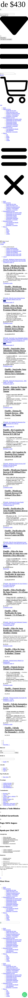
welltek (8, 140)
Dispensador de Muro (11, 123)
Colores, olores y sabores (9, 796)
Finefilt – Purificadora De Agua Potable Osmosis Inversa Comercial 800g (15, 510)
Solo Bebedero (10, 130)
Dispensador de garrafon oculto (14, 119)
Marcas (5, 133)
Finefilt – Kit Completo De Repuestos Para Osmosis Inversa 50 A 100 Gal (13, 432)
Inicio (4, 107)
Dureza (5, 797)
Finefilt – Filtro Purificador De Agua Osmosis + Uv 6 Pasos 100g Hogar (15, 592)
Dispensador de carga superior (13, 120)
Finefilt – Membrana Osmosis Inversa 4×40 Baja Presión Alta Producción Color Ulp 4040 (15, 268)
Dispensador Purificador (12, 124)
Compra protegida (8, 852)
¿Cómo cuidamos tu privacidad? (11, 850)
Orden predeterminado (11, 248)
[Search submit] (0, 36)
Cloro (4, 795)
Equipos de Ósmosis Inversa (10, 839)
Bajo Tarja (5, 777)
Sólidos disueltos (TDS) (9, 805)
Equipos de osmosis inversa (13, 113)
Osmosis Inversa (7, 784)
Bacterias (5, 793)
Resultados (3, 37)
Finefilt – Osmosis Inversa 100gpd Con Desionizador (13, 668)
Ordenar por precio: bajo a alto (13, 254)
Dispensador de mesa (11, 122)
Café (4, 770)
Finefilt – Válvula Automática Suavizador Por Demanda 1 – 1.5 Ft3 (15, 706)
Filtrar (16, 752)
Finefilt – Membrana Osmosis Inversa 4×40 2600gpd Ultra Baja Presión (15, 472)
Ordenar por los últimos (12, 252)
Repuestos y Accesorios (9, 843)
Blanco (5, 769)
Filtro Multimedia (7, 787)
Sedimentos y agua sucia (9, 803)
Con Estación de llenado (12, 129)
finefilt (7, 137)
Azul (4, 768)
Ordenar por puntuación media (13, 251)
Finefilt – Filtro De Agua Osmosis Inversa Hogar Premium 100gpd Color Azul (14, 308)
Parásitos (5, 800)
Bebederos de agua (7, 127)
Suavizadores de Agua (9, 841)
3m (7, 134)
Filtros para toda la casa (12, 112)
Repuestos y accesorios (12, 116)
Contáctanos (6, 859)
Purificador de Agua (11, 110)
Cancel (5, 256)
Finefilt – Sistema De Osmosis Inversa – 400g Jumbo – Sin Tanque (15, 389)
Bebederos (6, 842)
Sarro (4, 802)
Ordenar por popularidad (12, 249)
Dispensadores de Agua (9, 117)
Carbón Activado (7, 783)
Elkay (7, 136)
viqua (7, 139)
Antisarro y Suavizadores (12, 115)
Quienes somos (7, 858)
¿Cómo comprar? (7, 849)
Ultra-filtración (6, 786)
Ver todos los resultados (6, 39)
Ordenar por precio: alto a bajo (13, 255)
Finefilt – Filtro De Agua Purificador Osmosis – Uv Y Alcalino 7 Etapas (14, 630)
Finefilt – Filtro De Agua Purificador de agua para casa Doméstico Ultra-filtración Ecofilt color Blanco (15, 553)
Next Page (6, 744)
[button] (14, 170)
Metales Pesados (7, 799)
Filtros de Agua (7, 109)
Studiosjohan (9, 868)
